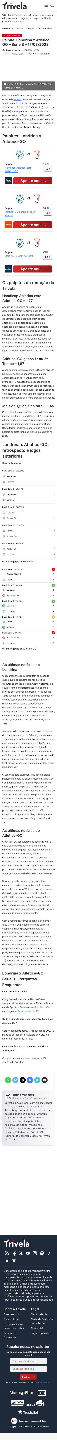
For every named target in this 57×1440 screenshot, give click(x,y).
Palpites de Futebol (25, 28)
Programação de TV (28, 1011)
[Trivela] (14, 5)
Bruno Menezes (23, 1094)
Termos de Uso (39, 1314)
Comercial (37, 1328)
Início (6, 28)
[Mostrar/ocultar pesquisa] (52, 5)
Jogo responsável (41, 1333)
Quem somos (11, 1314)
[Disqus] (28, 1188)
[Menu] (46, 5)
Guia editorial (11, 1319)
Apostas (13, 28)
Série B (17, 99)
